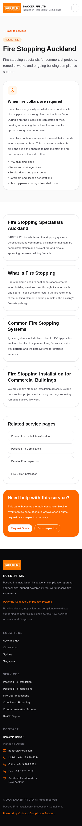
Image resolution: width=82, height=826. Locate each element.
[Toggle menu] (75, 8)
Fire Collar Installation (24, 473)
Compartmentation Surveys (19, 709)
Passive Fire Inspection (25, 461)
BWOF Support (12, 716)
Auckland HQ (11, 640)
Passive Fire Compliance (26, 448)
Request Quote (20, 528)
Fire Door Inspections (16, 695)
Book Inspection (47, 528)
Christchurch (10, 647)
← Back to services (14, 30)
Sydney (7, 654)
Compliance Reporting (16, 702)
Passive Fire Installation (17, 681)
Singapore (9, 661)
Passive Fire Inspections (17, 688)
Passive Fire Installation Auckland (31, 436)
